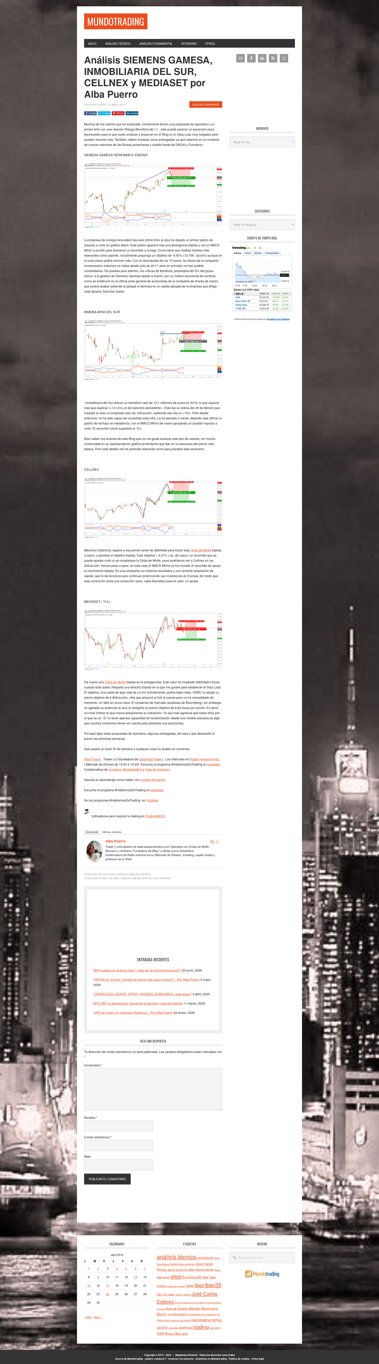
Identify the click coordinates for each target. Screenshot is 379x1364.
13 (135, 1277)
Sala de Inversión (157, 769)
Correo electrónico (98, 1137)
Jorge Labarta (183, 1294)
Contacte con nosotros (181, 1358)
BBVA (217, 1258)
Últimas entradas (112, 832)
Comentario (93, 1065)
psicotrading (200, 1319)
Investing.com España (278, 319)
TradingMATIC (155, 816)
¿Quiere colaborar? (155, 1358)
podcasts (213, 764)
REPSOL (216, 1320)
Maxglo (194, 1308)
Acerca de (92, 832)
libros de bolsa (181, 1302)
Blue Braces (163, 1264)
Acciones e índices (115, 874)
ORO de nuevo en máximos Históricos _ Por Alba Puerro (133, 1012)
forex (190, 1285)
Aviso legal (257, 1358)
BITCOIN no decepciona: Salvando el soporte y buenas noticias (138, 1003)
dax (192, 1269)
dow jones (163, 1277)
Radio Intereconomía (204, 759)
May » (98, 1317)
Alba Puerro (115, 841)
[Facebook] (212, 841)
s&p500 (162, 1327)
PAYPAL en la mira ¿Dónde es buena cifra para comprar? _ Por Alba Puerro (147, 979)
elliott (176, 1276)
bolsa (174, 1264)
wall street (215, 1327)
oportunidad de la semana (202, 1314)
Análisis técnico (140, 874)
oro (218, 1314)
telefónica (186, 1327)
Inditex (171, 1294)
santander (173, 1327)
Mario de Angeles (176, 1308)
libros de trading (196, 1302)
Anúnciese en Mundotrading (211, 1358)
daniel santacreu (177, 1270)
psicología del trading (180, 1320)
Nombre (90, 1117)
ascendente (205, 1257)
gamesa (125, 878)
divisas (217, 1270)
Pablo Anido (163, 1320)
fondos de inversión (176, 1286)
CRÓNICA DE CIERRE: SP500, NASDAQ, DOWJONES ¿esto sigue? (143, 994)
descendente (204, 1269)
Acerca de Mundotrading (129, 1358)
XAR (160, 1333)
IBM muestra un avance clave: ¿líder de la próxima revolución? (137, 970)
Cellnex (113, 878)
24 (107, 1294)
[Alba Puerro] (94, 860)
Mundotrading (115, 21)
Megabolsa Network (186, 1355)
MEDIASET (166, 878)
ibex (199, 1284)
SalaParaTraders (151, 759)
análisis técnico (176, 1256)
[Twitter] (217, 841)
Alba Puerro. (93, 759)
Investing (115, 769)
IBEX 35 (161, 1294)
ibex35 (213, 1285)
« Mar (88, 1317)
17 (107, 1285)
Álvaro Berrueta (176, 1333)
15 (88, 1285)
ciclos (199, 1263)
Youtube (152, 800)
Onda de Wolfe (200, 550)
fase (206, 1277)
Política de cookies (239, 1358)
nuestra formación (153, 779)
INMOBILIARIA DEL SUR (145, 878)
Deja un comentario (205, 104)
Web (87, 1156)
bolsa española (186, 1264)
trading (201, 1326)
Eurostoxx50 (192, 1276)
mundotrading (177, 1314)
